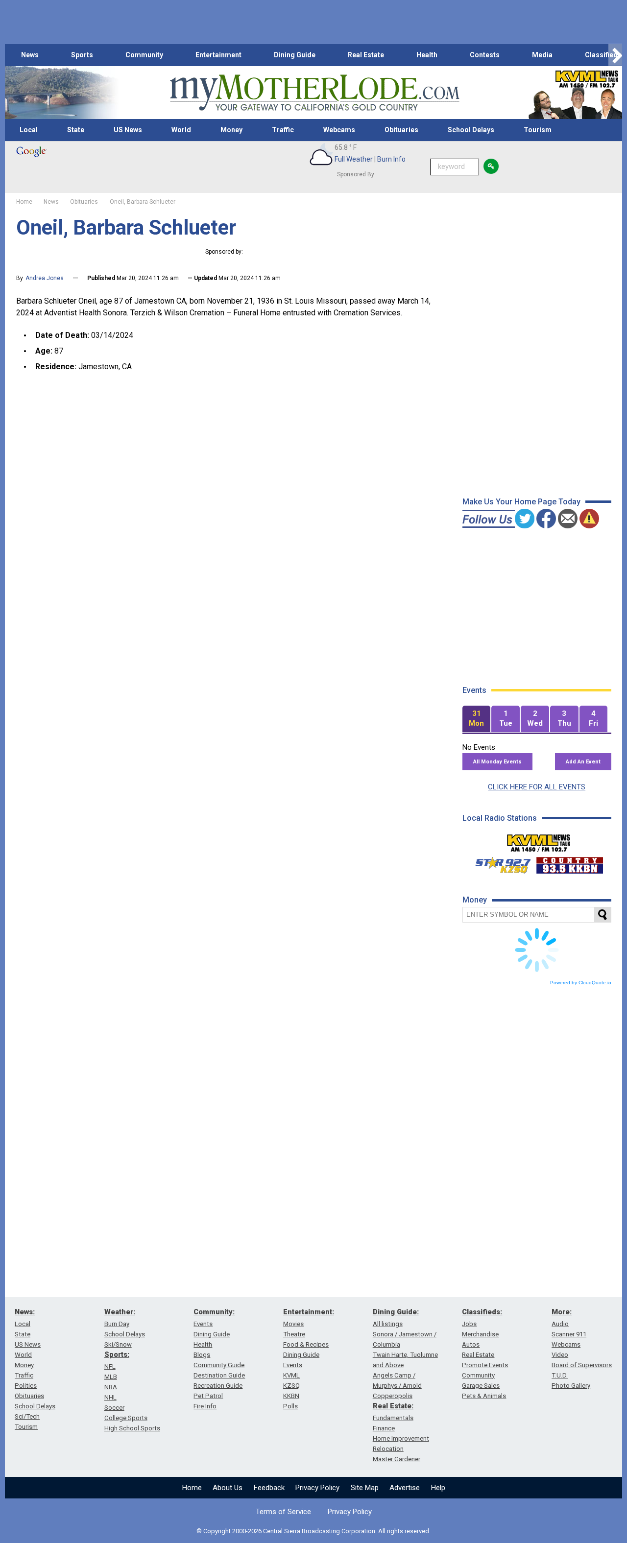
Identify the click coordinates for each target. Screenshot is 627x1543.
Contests (485, 55)
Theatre (294, 1334)
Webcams (339, 130)
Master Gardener (396, 1459)
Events (203, 1324)
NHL (110, 1397)
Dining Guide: (396, 1311)
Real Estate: (393, 1405)
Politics (26, 1385)
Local (29, 130)
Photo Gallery (571, 1385)
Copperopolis (392, 1396)
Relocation (388, 1448)
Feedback (269, 1487)
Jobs (469, 1324)
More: (562, 1311)
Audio (560, 1324)
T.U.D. (560, 1375)
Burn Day (116, 1324)
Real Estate (366, 55)
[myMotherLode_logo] (314, 92)
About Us (227, 1487)
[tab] (476, 719)
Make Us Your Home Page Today (521, 501)
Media (542, 55)
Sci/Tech (27, 1416)
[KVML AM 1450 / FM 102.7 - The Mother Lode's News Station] (539, 840)
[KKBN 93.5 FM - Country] (569, 863)
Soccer (114, 1407)
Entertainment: (308, 1311)
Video (560, 1354)
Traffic (283, 130)
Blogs (201, 1354)
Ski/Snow (118, 1344)
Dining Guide (294, 55)
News (30, 55)
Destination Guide (219, 1375)
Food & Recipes (306, 1344)
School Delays (471, 130)
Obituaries (401, 130)
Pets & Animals (484, 1396)
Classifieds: (482, 1311)
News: (25, 1311)
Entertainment (218, 55)
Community (144, 55)
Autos (471, 1344)
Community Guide (218, 1365)
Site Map (365, 1487)
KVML (291, 1375)
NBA (110, 1387)
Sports (82, 55)
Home (192, 1487)
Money (231, 130)
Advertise (404, 1487)
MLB (110, 1376)
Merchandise (480, 1334)
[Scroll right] (615, 55)
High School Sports (132, 1428)
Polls (290, 1406)
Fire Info (205, 1406)
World (181, 130)
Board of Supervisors (582, 1365)
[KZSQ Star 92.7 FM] (498, 863)
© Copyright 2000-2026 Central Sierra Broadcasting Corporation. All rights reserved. (313, 1531)
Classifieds (603, 55)
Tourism (538, 130)
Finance (384, 1428)
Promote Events (485, 1365)
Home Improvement (401, 1438)
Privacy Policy (317, 1487)
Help (438, 1487)
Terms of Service (283, 1511)
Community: (214, 1311)
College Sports (125, 1418)
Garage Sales (481, 1385)
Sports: (116, 1354)
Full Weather (354, 159)
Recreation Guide (217, 1385)
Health (426, 55)
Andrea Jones (44, 278)
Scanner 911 (569, 1334)
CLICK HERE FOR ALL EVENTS (536, 787)
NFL (110, 1366)
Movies (293, 1324)
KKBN (291, 1396)
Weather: (119, 1311)
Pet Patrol (208, 1396)
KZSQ (291, 1385)
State (75, 130)
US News (128, 130)
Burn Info (391, 159)
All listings (388, 1324)
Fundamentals (393, 1418)
